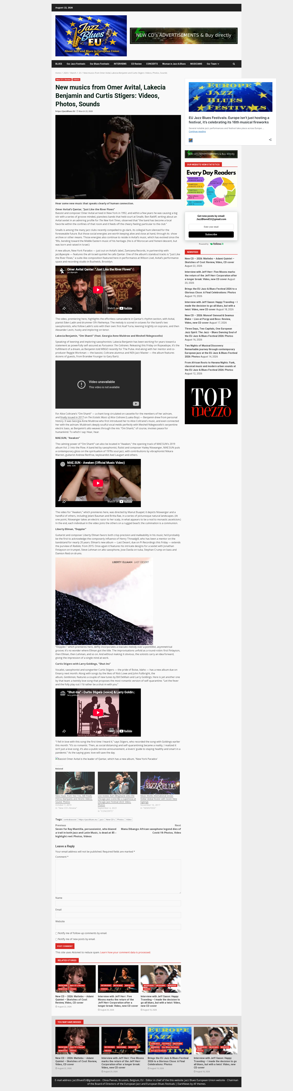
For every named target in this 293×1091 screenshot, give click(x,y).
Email (58, 909)
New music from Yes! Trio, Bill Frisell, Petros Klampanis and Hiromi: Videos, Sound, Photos (73, 798)
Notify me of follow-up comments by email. (82, 933)
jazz (102, 819)
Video (129, 819)
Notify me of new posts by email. (76, 939)
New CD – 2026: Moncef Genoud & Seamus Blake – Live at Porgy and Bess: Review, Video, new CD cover (209, 319)
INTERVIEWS (120, 64)
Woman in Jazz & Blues (174, 64)
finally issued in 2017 (72, 417)
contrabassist (70, 819)
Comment (62, 856)
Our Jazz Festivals (76, 64)
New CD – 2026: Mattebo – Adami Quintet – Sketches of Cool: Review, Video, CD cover (75, 979)
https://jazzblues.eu (88, 819)
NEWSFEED (63, 989)
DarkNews (183, 1084)
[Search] (234, 64)
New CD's (110, 819)
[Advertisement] (184, 35)
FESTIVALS (166, 1044)
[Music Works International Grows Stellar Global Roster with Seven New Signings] (160, 783)
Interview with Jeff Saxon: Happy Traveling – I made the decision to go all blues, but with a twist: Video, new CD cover (161, 979)
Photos (120, 819)
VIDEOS (76, 79)
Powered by (204, 244)
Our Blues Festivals (99, 64)
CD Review (136, 64)
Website (60, 921)
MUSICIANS (196, 64)
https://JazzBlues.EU (65, 111)
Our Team (212, 64)
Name (58, 898)
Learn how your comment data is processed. (125, 952)
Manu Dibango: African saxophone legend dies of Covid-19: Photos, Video (151, 829)
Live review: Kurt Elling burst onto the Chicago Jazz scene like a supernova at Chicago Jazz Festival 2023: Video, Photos (117, 800)
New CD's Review (63, 79)
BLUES (58, 64)
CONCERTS (152, 64)
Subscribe (211, 234)
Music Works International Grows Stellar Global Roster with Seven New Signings (158, 798)
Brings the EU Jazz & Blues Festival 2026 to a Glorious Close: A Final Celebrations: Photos (170, 1040)
